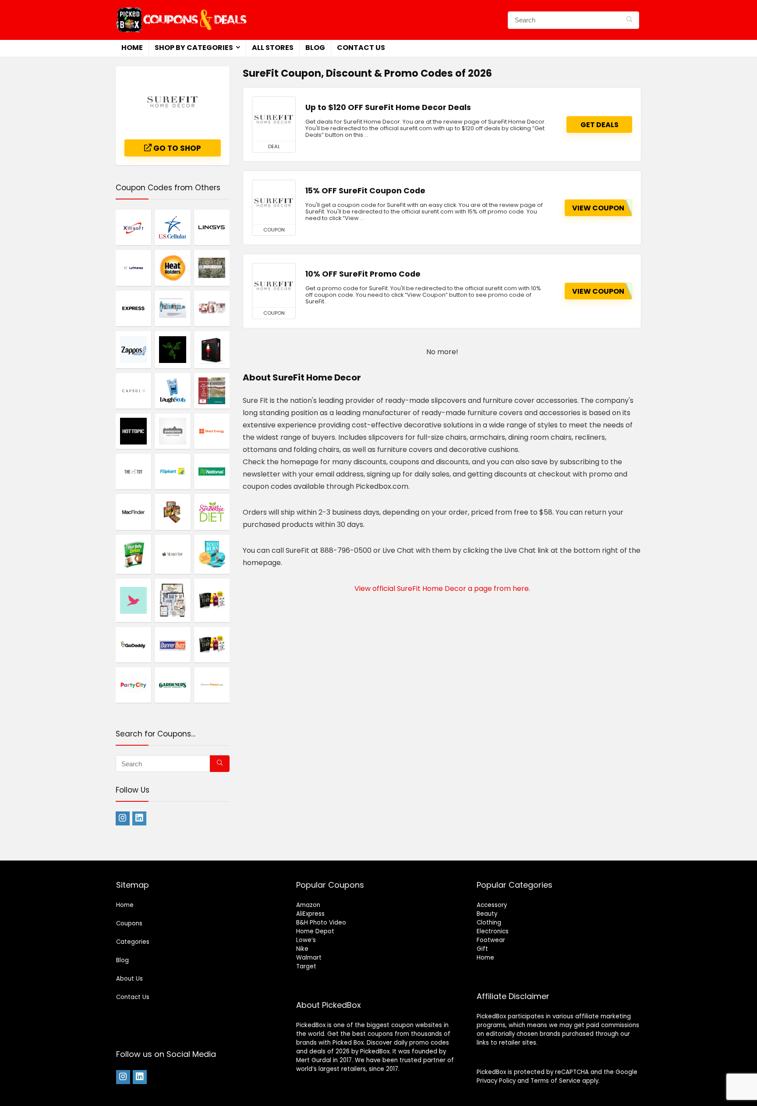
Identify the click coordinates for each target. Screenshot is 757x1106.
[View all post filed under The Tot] (133, 471)
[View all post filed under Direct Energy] (212, 431)
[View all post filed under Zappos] (133, 349)
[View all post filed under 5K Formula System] (212, 349)
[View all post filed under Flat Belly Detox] (133, 554)
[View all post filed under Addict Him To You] (212, 600)
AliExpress (310, 914)
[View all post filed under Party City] (133, 685)
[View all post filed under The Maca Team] (172, 554)
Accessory (492, 905)
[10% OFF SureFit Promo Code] (273, 285)
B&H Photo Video (321, 922)
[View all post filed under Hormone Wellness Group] (172, 600)
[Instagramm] (123, 818)
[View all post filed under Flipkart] (172, 471)
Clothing (489, 922)
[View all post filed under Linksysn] (212, 227)
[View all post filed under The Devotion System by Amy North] (212, 308)
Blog (315, 48)
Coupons (129, 923)
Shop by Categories (194, 48)
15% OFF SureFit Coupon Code (365, 190)
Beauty (487, 914)
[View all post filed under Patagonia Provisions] (172, 431)
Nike (302, 949)
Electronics (493, 931)
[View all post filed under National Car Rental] (212, 471)
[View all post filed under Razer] (172, 349)
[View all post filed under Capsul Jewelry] (133, 391)
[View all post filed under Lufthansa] (133, 267)
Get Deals (599, 125)
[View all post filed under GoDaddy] (133, 644)
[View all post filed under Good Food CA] (133, 600)
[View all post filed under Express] (133, 308)
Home (132, 48)
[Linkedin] (139, 818)
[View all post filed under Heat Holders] (172, 267)
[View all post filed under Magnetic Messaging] (172, 512)
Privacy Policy (496, 1081)
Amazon (308, 905)
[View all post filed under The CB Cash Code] (212, 267)
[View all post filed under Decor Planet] (212, 685)
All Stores (273, 48)
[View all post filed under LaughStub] (172, 391)
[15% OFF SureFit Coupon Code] (273, 202)
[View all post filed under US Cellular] (172, 227)
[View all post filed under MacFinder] (133, 512)
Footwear (491, 940)
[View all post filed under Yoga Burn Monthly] (212, 554)
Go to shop (176, 148)
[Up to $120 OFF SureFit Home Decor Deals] (273, 119)
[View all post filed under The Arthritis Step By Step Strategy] (212, 391)
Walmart (309, 957)
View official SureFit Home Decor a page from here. (442, 588)
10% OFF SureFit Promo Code (363, 274)
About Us (129, 978)
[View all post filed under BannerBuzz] (172, 644)
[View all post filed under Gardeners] (172, 685)
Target (306, 966)
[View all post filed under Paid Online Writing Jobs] (172, 308)
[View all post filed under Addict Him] (212, 644)
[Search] (629, 20)
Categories (132, 942)
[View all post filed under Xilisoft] (133, 227)
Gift (482, 949)
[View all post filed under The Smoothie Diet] (212, 512)
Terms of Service (555, 1081)
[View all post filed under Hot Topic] (133, 431)
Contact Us (361, 48)
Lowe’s (306, 940)
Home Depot (315, 931)
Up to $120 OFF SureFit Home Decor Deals (388, 107)
